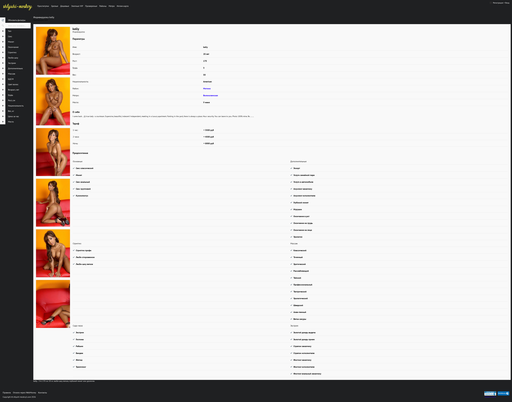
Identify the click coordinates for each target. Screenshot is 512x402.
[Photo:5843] (53, 101)
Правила (7, 392)
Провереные (91, 6)
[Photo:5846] (53, 253)
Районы (103, 6)
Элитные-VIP (77, 6)
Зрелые (54, 6)
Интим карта (123, 6)
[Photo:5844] (53, 152)
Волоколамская (210, 95)
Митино (207, 88)
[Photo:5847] (53, 304)
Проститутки (43, 6)
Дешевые (64, 6)
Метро (112, 6)
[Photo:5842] (53, 51)
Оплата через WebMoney (24, 392)
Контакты (42, 392)
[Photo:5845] (53, 203)
